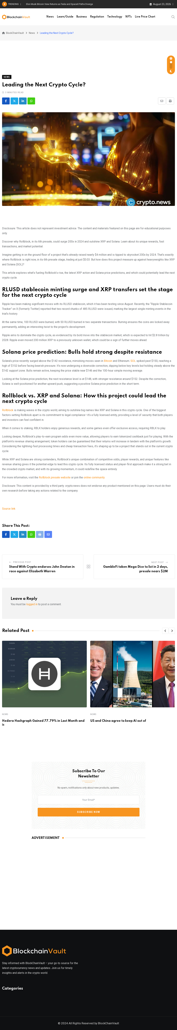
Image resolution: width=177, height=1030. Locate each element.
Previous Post (22, 562)
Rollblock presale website (54, 477)
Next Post (157, 562)
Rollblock (7, 410)
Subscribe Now (88, 812)
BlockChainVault (108, 1023)
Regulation (97, 16)
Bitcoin (108, 361)
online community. (94, 477)
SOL (133, 361)
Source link (8, 508)
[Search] (173, 17)
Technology (114, 16)
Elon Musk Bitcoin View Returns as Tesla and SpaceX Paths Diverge (59, 4)
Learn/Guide (65, 16)
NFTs (128, 16)
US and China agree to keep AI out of (118, 720)
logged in (32, 604)
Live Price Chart (145, 16)
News (50, 16)
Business (81, 16)
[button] (165, 631)
